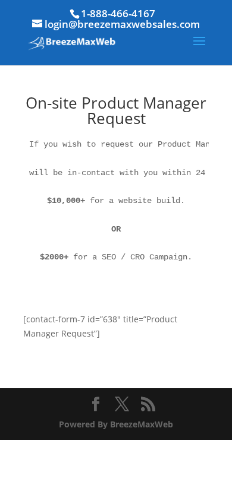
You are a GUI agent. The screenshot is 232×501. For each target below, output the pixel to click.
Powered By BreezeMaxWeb (116, 424)
